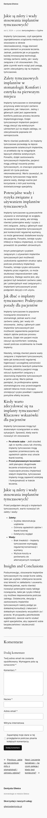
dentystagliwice (28, 30)
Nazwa (8, 699)
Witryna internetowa (14, 723)
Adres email (11, 711)
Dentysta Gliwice (11, 4)
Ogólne (40, 30)
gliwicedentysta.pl (13, 806)
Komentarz (10, 670)
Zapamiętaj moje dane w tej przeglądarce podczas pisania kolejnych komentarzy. (22, 738)
